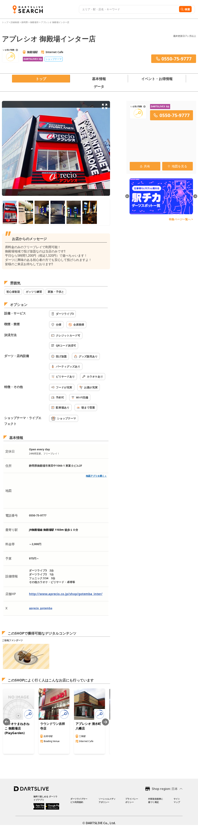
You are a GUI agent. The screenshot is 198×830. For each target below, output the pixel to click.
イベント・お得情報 (157, 78)
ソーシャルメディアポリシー (107, 800)
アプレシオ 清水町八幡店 (88, 726)
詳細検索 (15, 22)
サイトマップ (177, 800)
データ (99, 86)
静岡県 (24, 22)
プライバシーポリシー (131, 800)
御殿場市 (34, 22)
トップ (5, 22)
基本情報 (99, 78)
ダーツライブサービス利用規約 (78, 800)
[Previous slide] (6, 722)
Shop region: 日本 (165, 789)
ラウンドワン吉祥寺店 (52, 726)
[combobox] (128, 9)
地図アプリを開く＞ (96, 475)
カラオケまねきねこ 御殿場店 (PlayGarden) (17, 728)
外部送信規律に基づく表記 (155, 800)
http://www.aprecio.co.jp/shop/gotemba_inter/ (65, 594)
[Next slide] (105, 722)
